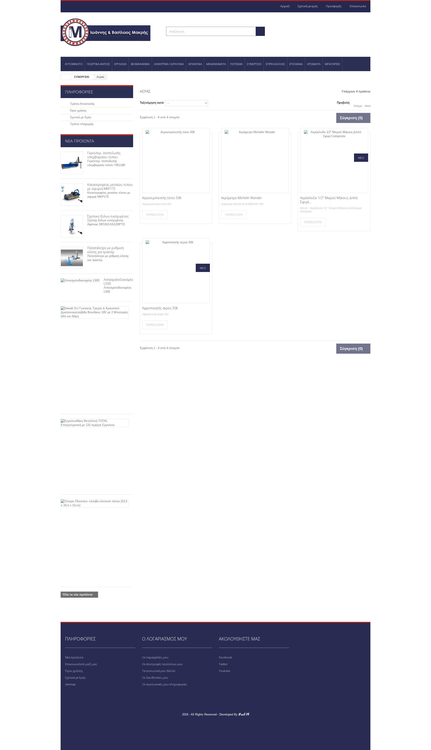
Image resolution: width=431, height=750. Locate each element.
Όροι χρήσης (77, 110)
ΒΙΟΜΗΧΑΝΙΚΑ (140, 64)
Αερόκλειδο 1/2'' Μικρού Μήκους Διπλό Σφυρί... (329, 200)
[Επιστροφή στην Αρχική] (65, 77)
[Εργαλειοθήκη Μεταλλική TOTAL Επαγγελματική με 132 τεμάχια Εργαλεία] (95, 423)
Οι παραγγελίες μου (155, 657)
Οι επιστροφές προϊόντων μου (162, 664)
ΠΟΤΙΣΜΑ (236, 64)
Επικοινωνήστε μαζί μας (81, 664)
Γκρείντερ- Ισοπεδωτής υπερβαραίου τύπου (104, 155)
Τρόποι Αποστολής (82, 103)
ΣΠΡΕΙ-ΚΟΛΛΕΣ (275, 64)
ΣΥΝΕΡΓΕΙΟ (254, 64)
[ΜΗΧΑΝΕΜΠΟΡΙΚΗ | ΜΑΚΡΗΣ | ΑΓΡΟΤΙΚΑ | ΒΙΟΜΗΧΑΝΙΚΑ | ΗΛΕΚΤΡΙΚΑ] (110, 31)
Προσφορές (334, 6)
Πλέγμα (358, 106)
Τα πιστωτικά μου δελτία (158, 671)
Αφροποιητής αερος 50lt (160, 308)
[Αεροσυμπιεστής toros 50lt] (176, 160)
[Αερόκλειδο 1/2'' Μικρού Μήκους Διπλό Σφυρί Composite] (334, 160)
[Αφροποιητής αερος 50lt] (176, 270)
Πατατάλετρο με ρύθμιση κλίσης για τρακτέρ (105, 250)
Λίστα (367, 106)
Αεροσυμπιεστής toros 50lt (161, 198)
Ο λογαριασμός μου (164, 639)
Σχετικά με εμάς (308, 6)
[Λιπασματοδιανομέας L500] (80, 280)
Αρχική (285, 6)
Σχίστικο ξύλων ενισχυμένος (108, 216)
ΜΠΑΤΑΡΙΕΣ (332, 64)
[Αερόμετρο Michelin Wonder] (255, 160)
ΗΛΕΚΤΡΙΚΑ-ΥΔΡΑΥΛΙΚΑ (169, 64)
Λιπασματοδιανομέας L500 (119, 281)
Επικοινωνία (358, 6)
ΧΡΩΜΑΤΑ (314, 64)
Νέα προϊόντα (79, 141)
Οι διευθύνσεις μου (155, 677)
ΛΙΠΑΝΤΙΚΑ (195, 64)
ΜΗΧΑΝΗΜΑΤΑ (216, 64)
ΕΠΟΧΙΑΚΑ (296, 64)
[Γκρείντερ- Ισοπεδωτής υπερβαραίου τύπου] (72, 163)
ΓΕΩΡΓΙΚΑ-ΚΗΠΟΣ (98, 64)
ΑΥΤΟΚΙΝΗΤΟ (74, 64)
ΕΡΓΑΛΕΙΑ (120, 64)
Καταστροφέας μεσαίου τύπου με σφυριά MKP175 (110, 186)
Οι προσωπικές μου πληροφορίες (164, 684)
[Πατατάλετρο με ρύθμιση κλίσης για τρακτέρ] (72, 258)
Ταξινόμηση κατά (152, 102)
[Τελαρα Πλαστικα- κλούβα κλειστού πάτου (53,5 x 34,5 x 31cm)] (95, 503)
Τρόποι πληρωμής (81, 124)
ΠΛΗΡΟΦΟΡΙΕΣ (79, 91)
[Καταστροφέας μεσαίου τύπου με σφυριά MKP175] (72, 194)
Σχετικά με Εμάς (80, 117)
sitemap (70, 684)
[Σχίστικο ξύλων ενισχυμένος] (72, 226)
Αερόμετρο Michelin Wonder (241, 198)
